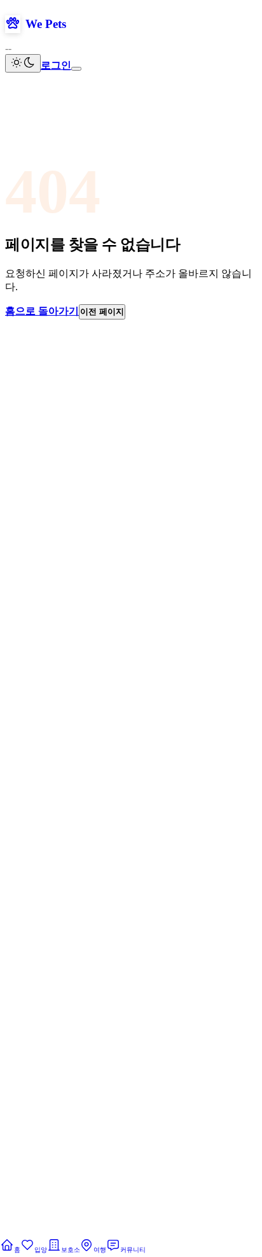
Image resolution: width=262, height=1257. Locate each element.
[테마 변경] (23, 63)
